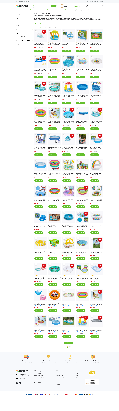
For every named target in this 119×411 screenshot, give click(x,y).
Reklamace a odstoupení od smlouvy (42, 380)
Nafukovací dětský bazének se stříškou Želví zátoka (68, 148)
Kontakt (101, 1)
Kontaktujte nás (59, 375)
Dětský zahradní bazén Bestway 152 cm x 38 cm (95, 148)
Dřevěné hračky (72, 10)
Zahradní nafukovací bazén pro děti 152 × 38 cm (40, 174)
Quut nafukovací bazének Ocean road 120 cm (54, 226)
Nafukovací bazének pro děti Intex (82, 70)
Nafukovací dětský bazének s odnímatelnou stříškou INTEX (68, 251)
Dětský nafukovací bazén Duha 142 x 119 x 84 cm (95, 174)
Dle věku (35, 10)
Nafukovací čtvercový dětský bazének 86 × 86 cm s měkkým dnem (40, 277)
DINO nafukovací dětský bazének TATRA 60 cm (53, 303)
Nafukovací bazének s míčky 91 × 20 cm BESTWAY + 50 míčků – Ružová (96, 70)
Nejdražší (50, 27)
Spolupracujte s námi (60, 382)
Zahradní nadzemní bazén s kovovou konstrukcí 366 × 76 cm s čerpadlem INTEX (82, 122)
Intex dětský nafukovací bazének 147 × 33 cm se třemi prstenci (39, 329)
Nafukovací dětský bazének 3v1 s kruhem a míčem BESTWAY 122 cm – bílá (68, 174)
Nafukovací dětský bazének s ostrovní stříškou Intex (54, 44)
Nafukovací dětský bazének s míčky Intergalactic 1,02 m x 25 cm (40, 148)
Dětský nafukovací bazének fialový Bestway (68, 200)
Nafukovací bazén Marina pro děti (67, 329)
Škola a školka (53, 10)
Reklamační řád (37, 382)
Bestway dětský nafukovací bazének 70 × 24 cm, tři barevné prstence (82, 200)
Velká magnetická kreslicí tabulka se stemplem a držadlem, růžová (40, 303)
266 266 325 (77, 6)
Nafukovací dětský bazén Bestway (67, 70)
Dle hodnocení (56, 27)
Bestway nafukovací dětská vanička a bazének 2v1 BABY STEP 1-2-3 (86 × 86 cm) (68, 277)
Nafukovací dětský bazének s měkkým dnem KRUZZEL (68, 122)
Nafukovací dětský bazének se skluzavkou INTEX (96, 122)
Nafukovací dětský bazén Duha (53, 70)
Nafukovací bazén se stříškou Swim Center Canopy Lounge (39, 44)
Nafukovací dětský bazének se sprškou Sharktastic (82, 44)
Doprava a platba (94, 1)
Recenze (58, 384)
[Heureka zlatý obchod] (92, 373)
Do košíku (39, 50)
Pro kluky (44, 10)
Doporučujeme (37, 27)
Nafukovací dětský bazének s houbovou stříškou (68, 96)
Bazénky (43, 13)
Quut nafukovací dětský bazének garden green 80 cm (82, 148)
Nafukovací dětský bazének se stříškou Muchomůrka (82, 329)
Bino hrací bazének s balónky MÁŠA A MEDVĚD (82, 174)
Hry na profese (83, 10)
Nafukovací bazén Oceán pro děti (95, 226)
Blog (88, 1)
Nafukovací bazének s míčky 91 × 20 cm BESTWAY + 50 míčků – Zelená (54, 277)
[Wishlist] (36, 31)
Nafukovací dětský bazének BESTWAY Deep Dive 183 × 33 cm (96, 251)
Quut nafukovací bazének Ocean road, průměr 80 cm (68, 226)
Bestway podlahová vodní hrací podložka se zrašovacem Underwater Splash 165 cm (40, 96)
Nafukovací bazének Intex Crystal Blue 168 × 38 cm (82, 96)
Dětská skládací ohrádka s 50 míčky (54, 251)
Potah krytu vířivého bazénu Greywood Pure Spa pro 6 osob (96, 329)
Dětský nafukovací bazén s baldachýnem (68, 44)
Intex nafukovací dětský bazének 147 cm (39, 251)
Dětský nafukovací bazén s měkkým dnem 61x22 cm (40, 122)
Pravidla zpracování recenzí (62, 380)
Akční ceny (19, 10)
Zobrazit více (37, 23)
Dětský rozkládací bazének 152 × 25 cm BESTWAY (82, 251)
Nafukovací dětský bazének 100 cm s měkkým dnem (54, 200)
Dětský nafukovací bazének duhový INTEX (82, 303)
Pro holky (27, 10)
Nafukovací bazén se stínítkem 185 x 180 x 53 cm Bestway (40, 226)
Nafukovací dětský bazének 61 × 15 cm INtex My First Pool (54, 122)
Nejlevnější (44, 27)
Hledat (53, 6)
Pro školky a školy (60, 377)
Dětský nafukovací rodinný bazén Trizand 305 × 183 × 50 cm (40, 70)
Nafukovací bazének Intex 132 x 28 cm (68, 303)
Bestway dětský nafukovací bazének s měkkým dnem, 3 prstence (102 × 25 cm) (82, 277)
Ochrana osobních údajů (39, 377)
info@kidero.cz (23, 374)
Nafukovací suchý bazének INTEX (54, 174)
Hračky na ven (37, 13)
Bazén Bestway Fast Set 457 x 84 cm (54, 148)
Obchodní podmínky (38, 375)
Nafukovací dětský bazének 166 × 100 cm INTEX (96, 277)
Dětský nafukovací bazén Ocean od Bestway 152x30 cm (82, 226)
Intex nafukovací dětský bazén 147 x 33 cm (95, 96)
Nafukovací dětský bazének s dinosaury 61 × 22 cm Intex (96, 303)
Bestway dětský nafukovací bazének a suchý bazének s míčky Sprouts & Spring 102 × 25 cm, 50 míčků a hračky (96, 200)
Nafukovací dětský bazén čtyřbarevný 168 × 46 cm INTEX (95, 44)
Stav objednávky (38, 373)
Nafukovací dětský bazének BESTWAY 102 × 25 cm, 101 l (54, 96)
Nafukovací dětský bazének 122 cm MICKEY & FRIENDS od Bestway (40, 200)
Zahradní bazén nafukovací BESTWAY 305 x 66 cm (54, 329)
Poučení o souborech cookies (62, 379)
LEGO (63, 10)
